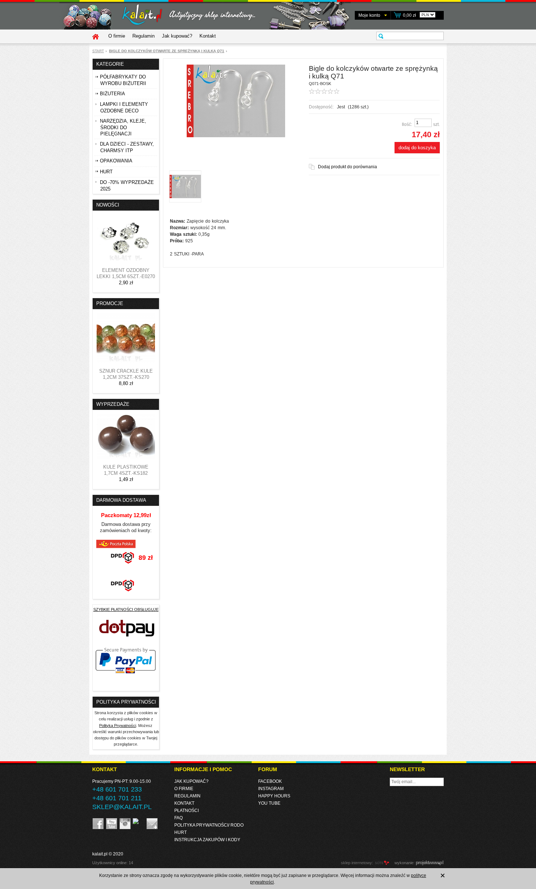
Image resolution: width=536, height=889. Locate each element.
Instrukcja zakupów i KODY (207, 839)
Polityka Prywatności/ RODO (209, 825)
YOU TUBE (269, 803)
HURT (180, 832)
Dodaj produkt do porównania (347, 166)
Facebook (270, 781)
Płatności (186, 810)
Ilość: (407, 124)
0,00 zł (409, 15)
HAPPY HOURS (274, 795)
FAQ (178, 817)
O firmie (116, 36)
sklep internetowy (356, 863)
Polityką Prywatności (117, 725)
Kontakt (207, 36)
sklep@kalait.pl (122, 807)
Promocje (109, 303)
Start (98, 51)
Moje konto (369, 15)
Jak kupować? (177, 36)
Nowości (107, 205)
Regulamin (143, 36)
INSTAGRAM (271, 788)
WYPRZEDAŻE (112, 404)
